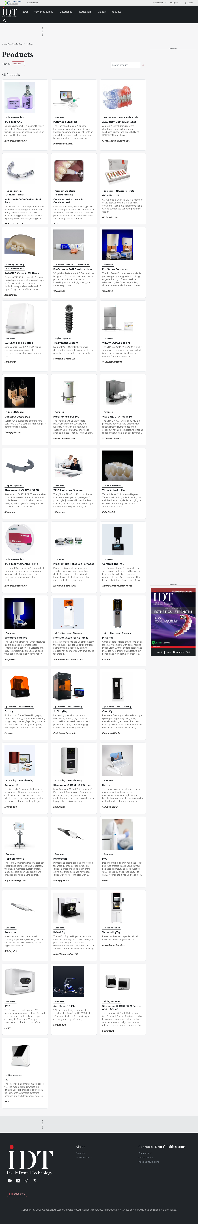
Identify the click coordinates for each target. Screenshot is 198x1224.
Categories (66, 11)
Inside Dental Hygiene (148, 1162)
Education (85, 11)
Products (116, 11)
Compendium (145, 1153)
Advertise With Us (84, 1157)
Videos (102, 11)
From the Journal (43, 11)
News (25, 11)
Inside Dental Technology (12, 44)
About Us (80, 1153)
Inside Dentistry (145, 1157)
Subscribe (19, 1193)
